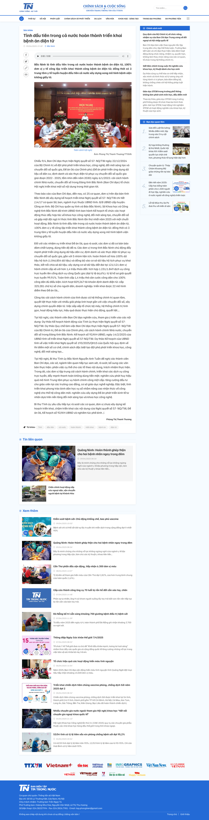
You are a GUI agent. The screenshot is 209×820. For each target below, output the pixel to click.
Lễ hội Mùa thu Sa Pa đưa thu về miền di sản (159, 204)
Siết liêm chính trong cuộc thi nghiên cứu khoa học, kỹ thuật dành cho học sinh (163, 67)
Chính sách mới (154, 28)
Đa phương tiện (173, 18)
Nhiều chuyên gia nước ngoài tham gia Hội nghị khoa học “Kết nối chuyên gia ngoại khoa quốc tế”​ (90, 712)
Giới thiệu (185, 814)
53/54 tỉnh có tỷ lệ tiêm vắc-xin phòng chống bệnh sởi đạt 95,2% (89, 734)
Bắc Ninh (51, 46)
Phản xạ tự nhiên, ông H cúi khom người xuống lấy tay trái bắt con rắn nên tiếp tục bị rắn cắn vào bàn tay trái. (92, 600)
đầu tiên (50, 427)
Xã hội (43, 18)
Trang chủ (172, 814)
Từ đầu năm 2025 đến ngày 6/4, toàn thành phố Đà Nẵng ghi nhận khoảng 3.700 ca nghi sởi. (92, 624)
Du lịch (98, 18)
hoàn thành (76, 427)
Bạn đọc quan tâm (155, 121)
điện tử (114, 427)
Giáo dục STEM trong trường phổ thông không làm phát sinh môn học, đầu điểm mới (165, 93)
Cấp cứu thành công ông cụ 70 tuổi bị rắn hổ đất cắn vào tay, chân (90, 590)
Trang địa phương (152, 18)
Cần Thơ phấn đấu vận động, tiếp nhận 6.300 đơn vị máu (84, 566)
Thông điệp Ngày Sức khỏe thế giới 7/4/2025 (78, 637)
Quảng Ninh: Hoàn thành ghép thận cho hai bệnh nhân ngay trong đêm (101, 452)
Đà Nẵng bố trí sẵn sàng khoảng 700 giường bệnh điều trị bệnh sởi (90, 613)
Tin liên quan (33, 439)
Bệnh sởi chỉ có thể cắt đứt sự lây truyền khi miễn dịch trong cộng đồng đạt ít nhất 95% (92, 529)
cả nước (62, 427)
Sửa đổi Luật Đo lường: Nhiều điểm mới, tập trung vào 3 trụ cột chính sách (159, 132)
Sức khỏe (28, 30)
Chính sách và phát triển (77, 18)
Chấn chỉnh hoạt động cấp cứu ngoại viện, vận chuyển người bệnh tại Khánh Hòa (61, 490)
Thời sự (31, 18)
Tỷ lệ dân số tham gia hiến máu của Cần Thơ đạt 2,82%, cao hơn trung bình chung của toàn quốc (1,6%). (92, 576)
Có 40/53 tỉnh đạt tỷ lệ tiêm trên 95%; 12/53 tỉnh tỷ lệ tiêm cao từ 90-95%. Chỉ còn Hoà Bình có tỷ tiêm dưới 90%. (92, 744)
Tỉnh (40, 427)
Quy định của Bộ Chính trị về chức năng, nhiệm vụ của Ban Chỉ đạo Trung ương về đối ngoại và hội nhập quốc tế (165, 37)
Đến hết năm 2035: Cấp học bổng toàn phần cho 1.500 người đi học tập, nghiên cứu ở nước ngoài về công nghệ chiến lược (167, 189)
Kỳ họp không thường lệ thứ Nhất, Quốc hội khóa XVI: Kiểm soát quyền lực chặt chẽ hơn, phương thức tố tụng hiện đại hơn (167, 151)
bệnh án (102, 427)
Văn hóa (110, 18)
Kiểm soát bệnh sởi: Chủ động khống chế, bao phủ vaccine (85, 518)
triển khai (90, 427)
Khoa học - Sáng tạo (128, 18)
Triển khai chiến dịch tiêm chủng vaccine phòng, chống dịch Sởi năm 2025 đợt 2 (91, 686)
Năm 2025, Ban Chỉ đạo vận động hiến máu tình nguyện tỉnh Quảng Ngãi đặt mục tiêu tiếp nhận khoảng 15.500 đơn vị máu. (92, 671)
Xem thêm (30, 510)
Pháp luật (55, 18)
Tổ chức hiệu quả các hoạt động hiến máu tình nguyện (83, 661)
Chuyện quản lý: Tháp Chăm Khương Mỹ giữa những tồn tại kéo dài (159, 170)
